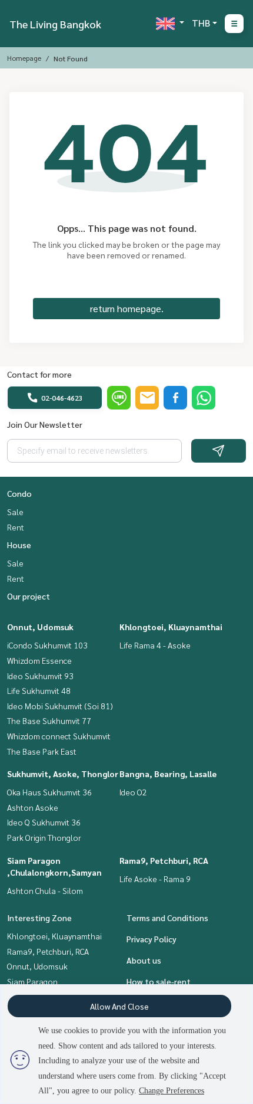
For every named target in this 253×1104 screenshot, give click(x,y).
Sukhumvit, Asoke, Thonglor (62, 773)
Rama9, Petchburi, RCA (163, 860)
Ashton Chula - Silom (45, 890)
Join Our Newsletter (44, 424)
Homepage (24, 58)
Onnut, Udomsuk (40, 626)
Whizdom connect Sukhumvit (59, 735)
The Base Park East (41, 751)
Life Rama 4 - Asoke (155, 645)
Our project (28, 596)
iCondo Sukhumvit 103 (47, 645)
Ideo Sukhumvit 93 (40, 675)
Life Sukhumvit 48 (39, 690)
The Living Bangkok (55, 24)
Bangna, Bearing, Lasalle (168, 773)
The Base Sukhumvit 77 (49, 720)
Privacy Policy (151, 938)
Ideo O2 (133, 792)
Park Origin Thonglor (44, 837)
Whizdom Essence (39, 660)
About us (143, 960)
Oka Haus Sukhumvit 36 (49, 792)
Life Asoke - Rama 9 (155, 878)
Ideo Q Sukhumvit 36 (44, 822)
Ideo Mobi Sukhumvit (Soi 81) (60, 705)
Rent (15, 527)
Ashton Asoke (32, 807)
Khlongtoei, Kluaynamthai (170, 626)
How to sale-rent (158, 981)
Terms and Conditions (167, 917)
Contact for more (39, 374)
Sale (15, 511)
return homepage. (127, 308)
